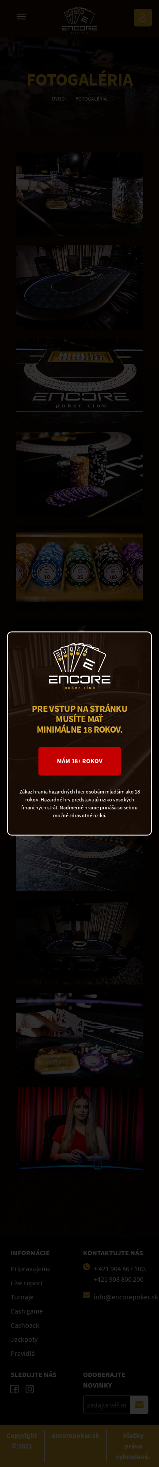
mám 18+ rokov (79, 761)
